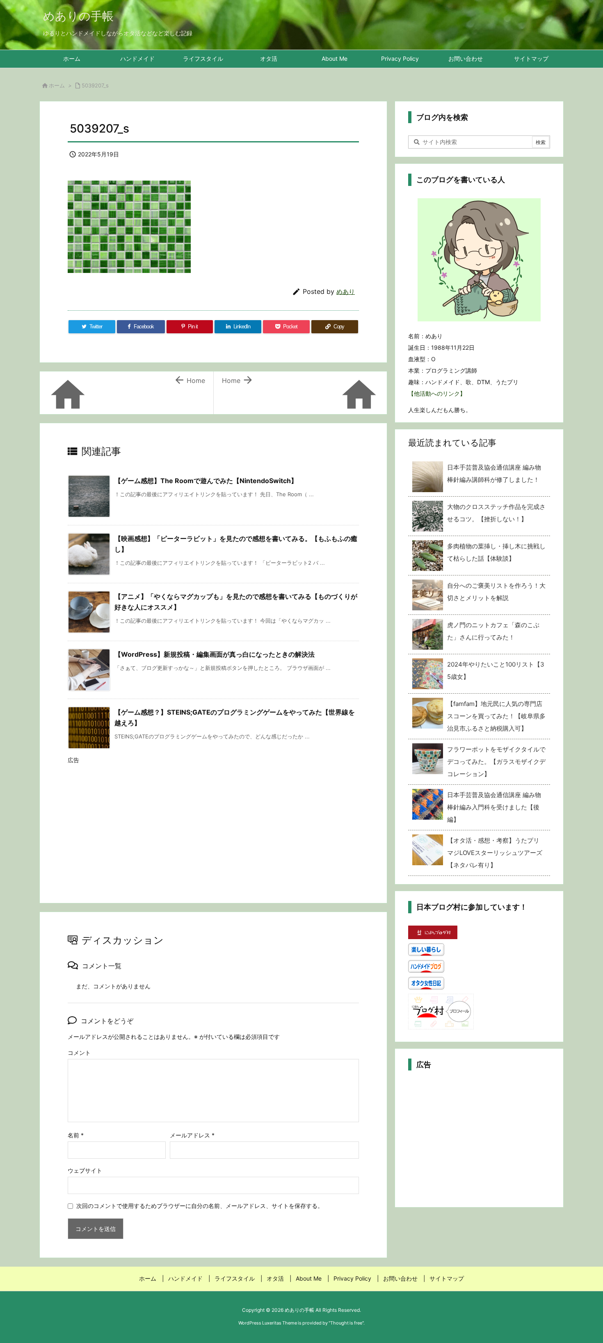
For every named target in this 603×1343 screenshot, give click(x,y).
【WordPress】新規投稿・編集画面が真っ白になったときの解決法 (214, 654)
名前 (76, 1135)
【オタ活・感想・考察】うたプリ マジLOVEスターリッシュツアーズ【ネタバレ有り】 (496, 853)
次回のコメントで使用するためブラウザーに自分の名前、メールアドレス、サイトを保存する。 (199, 1205)
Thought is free (346, 1323)
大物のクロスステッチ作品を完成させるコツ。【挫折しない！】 (496, 513)
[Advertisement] (213, 825)
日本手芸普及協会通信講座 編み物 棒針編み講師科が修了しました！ (494, 473)
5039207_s (95, 85)
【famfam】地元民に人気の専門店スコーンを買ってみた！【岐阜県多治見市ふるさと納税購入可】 (496, 716)
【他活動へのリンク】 (437, 393)
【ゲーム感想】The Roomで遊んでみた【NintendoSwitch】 (205, 481)
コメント (79, 1052)
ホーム (57, 85)
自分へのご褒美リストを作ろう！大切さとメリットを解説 (496, 592)
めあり (345, 292)
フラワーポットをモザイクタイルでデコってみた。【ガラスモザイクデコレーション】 (496, 761)
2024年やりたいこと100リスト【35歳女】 (495, 670)
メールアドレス (192, 1135)
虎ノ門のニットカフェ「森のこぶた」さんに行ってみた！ (493, 631)
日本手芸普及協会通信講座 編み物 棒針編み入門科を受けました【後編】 (494, 807)
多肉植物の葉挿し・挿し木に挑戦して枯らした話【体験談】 (496, 552)
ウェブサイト (85, 1170)
